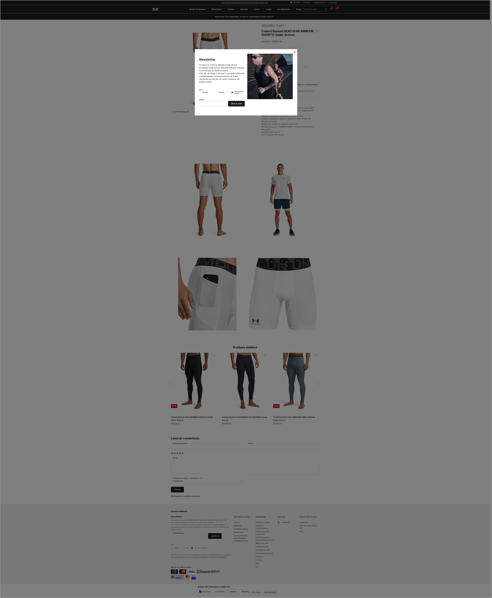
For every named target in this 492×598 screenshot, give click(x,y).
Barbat (205, 92)
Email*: (201, 100)
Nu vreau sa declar (239, 92)
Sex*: (201, 90)
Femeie (221, 92)
